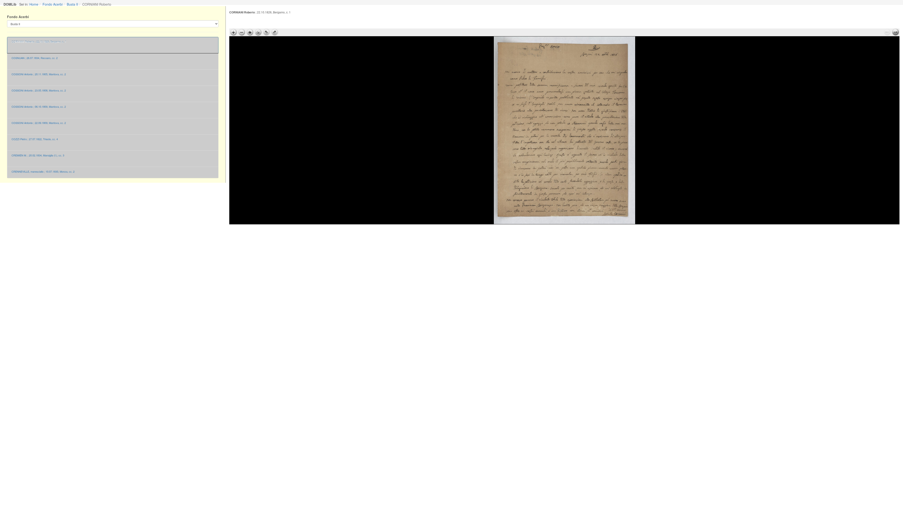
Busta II (72, 4)
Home (33, 4)
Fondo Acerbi (53, 4)
